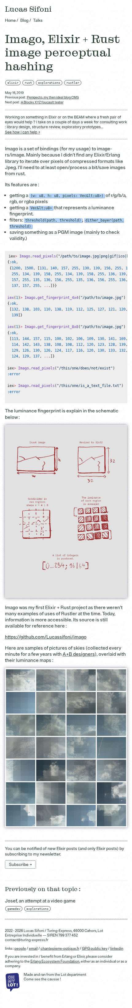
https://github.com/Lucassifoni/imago (46, 637)
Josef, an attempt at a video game (40, 901)
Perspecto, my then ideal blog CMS (53, 97)
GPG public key (94, 948)
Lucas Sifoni (28, 9)
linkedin (116, 948)
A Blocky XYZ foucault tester (42, 102)
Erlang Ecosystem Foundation (55, 961)
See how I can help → (22, 132)
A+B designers (79, 654)
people (20, 948)
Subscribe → (20, 864)
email (33, 948)
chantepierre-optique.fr (60, 948)
